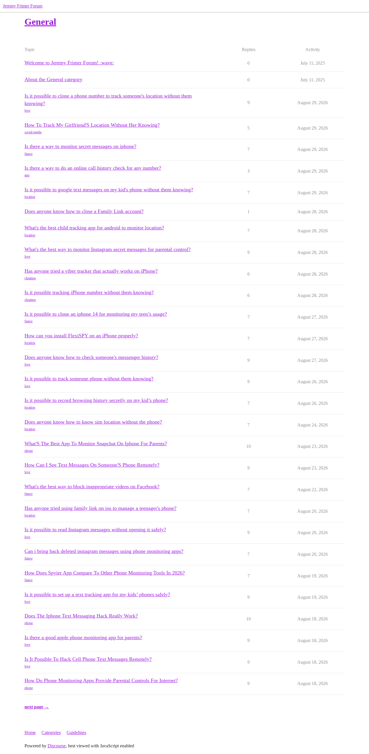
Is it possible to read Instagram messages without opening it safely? (95, 529)
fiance (29, 154)
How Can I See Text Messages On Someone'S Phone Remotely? (92, 465)
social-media (33, 132)
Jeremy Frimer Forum (22, 5)
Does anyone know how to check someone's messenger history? (91, 357)
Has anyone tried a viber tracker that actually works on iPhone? (91, 271)
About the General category (53, 79)
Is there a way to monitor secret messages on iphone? (80, 146)
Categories (51, 732)
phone (29, 451)
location (30, 197)
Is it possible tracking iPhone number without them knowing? (89, 292)
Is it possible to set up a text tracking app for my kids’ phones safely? (97, 594)
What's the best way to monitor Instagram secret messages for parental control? (108, 249)
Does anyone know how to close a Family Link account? (84, 211)
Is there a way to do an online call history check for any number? (93, 168)
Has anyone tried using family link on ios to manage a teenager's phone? (100, 508)
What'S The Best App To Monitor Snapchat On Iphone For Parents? (96, 443)
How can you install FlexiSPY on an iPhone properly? (81, 335)
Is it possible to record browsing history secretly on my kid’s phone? (96, 400)
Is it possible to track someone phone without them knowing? (89, 378)
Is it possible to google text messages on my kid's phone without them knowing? (109, 189)
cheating (30, 278)
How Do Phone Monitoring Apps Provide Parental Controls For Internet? (101, 680)
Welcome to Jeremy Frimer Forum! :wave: (69, 63)
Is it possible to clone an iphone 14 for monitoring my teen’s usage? (96, 314)
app (27, 175)
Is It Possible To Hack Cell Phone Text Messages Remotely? (88, 659)
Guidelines (76, 732)
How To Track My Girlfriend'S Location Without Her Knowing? (92, 125)
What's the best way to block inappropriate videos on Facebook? (92, 486)
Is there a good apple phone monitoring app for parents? (83, 637)
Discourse (57, 745)
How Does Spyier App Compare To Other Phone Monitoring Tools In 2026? (105, 573)
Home (30, 732)
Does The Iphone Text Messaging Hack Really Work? (81, 616)
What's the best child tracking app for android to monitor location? (94, 228)
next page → (37, 706)
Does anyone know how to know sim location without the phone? (93, 422)
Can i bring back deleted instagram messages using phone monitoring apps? (104, 551)
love (27, 110)
